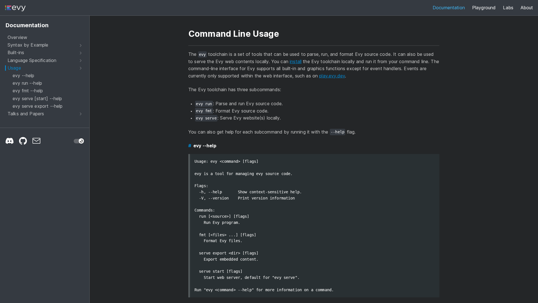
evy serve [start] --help (37, 98)
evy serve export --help (37, 106)
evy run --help (27, 83)
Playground (484, 7)
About (527, 7)
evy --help (23, 75)
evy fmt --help (28, 90)
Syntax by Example (28, 45)
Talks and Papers (26, 113)
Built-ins (16, 52)
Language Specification (32, 60)
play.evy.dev (332, 76)
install (296, 61)
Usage (14, 68)
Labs (508, 7)
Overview (17, 37)
